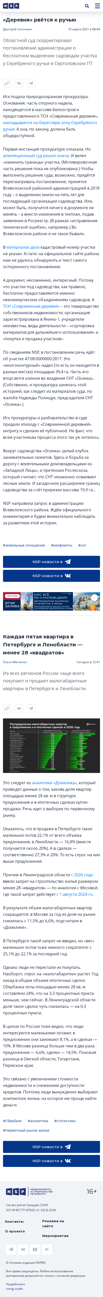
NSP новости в (47, 561)
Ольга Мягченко (15, 662)
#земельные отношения (24, 545)
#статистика (65, 1120)
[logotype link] (15, 6)
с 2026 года (82, 875)
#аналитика (38, 1120)
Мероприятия (55, 1236)
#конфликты (61, 545)
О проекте (15, 1231)
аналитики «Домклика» (54, 782)
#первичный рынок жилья (26, 1130)
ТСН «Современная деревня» (31, 306)
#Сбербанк (12, 1120)
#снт (82, 545)
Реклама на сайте (53, 1223)
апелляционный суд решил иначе (36, 155)
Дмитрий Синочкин (17, 29)
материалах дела (23, 247)
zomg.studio (14, 1288)
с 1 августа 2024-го (74, 894)
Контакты (14, 1221)
